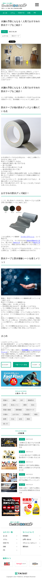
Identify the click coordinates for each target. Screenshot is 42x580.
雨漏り (5, 400)
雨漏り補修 (7, 410)
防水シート (15, 405)
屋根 (14, 400)
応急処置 (26, 414)
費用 (24, 405)
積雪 (4, 419)
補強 (35, 414)
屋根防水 (31, 400)
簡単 (28, 419)
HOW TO (21, 13)
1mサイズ (16, 242)
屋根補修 (19, 410)
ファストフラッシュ (27, 236)
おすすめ (5, 36)
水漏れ (5, 414)
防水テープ (15, 36)
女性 (20, 419)
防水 (32, 405)
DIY (21, 400)
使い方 (5, 424)
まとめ (5, 13)
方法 (12, 419)
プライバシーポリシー (30, 543)
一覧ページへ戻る (21, 364)
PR (35, 13)
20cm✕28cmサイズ (33, 240)
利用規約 (25, 536)
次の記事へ (35, 364)
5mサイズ (36, 242)
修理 (4, 405)
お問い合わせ (27, 539)
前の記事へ (6, 364)
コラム (12, 13)
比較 (28, 13)
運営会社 (25, 546)
